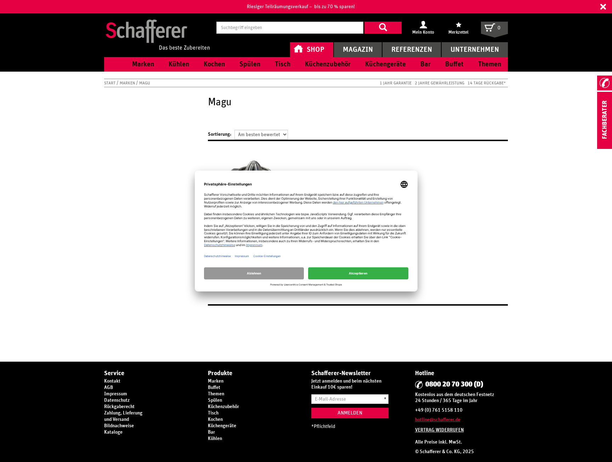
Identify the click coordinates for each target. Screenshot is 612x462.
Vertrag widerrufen (439, 430)
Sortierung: (219, 134)
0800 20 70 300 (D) (454, 384)
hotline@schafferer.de (437, 419)
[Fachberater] (604, 147)
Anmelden (350, 413)
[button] (603, 7)
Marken (128, 83)
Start (110, 83)
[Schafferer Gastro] (157, 27)
